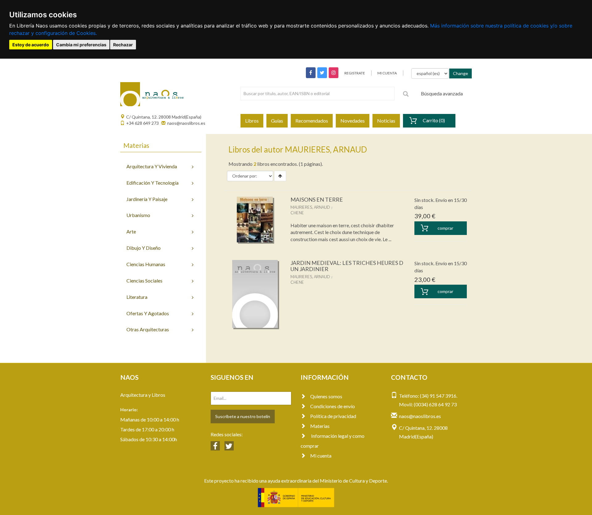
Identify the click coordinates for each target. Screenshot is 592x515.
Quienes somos (326, 396)
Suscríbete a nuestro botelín (242, 416)
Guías (277, 121)
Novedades (352, 121)
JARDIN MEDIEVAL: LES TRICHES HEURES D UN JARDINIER (346, 265)
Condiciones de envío (332, 406)
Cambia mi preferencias (81, 44)
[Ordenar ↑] (280, 176)
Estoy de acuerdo (30, 44)
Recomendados (311, 121)
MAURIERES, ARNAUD (310, 207)
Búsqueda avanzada (442, 93)
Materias (320, 426)
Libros (252, 121)
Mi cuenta (320, 455)
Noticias (386, 121)
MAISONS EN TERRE (316, 199)
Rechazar (123, 44)
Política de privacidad (333, 416)
